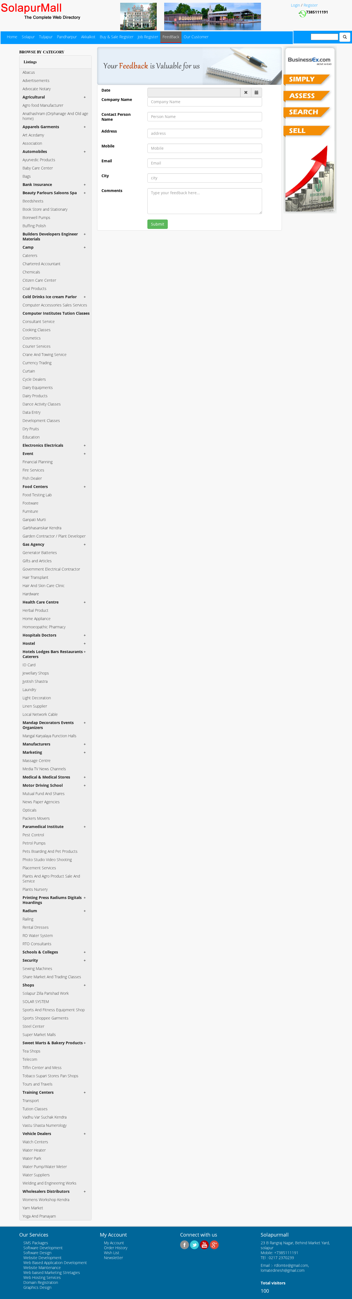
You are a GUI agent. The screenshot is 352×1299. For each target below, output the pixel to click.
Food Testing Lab (37, 494)
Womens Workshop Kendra (46, 1199)
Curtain (29, 371)
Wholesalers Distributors (46, 1191)
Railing (28, 919)
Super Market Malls (39, 1034)
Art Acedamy (33, 135)
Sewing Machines (37, 968)
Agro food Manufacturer (43, 105)
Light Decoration (37, 697)
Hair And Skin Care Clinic (44, 585)
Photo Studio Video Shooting (47, 859)
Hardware (31, 593)
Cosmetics (32, 338)
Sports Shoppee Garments (45, 1018)
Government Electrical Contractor (51, 569)
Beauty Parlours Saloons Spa (50, 192)
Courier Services (37, 346)
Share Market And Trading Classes (52, 976)
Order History (115, 1247)
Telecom (30, 1059)
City (105, 175)
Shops (28, 985)
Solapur (28, 36)
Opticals (30, 810)
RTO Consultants (37, 943)
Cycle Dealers (34, 379)
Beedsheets (33, 201)
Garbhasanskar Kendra (42, 527)
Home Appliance (37, 618)
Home (12, 36)
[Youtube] (204, 1244)
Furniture (30, 511)
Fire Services (33, 470)
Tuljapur (46, 36)
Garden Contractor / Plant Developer (54, 536)
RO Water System (38, 935)
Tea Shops (31, 1051)
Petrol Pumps (34, 843)
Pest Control (33, 834)
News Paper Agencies (41, 801)
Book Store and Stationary (45, 209)
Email (106, 160)
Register (311, 5)
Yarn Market (33, 1207)
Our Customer (196, 36)
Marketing (32, 752)
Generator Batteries (40, 552)
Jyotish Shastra (35, 681)
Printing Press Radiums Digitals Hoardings (52, 900)
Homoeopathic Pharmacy (44, 626)
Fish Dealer (32, 478)
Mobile (107, 146)
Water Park (32, 1158)
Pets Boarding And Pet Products (50, 851)
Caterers (30, 255)
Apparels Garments (41, 126)
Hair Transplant (35, 577)
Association (32, 143)
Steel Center (33, 1026)
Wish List (111, 1252)
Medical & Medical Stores (46, 777)
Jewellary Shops (36, 673)
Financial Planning (38, 461)
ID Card (29, 664)
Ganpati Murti (34, 519)
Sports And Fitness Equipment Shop (54, 1009)
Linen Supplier (35, 706)
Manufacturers (36, 744)
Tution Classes (35, 1108)
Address (109, 131)
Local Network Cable (40, 714)
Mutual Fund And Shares (44, 793)
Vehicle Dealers (37, 1133)
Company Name (116, 99)
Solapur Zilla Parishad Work (46, 993)
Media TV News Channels (44, 768)
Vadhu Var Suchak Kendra (45, 1117)
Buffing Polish (34, 225)
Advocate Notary (37, 88)
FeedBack (171, 36)
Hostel (29, 643)
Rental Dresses (36, 927)
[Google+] (214, 1244)
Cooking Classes (37, 329)
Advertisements (36, 80)
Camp (28, 247)
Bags (27, 176)
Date (105, 90)
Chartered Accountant (42, 263)
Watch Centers (35, 1141)
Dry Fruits (31, 428)
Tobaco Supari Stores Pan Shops (50, 1075)
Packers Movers (36, 818)
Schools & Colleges (40, 952)
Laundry (29, 689)
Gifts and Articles (37, 560)
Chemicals (31, 272)
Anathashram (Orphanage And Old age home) (55, 116)
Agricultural (34, 97)
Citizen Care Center (39, 280)
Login (296, 5)
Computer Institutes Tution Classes (56, 313)
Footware (30, 503)
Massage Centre (37, 760)
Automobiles (35, 151)
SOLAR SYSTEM (36, 1001)
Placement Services (39, 867)
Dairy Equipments (38, 387)
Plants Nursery (35, 889)
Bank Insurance (37, 184)
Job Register (148, 36)
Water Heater (34, 1150)
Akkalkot (88, 36)
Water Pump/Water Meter (45, 1166)
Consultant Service (39, 321)
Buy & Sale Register (116, 36)
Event (28, 453)
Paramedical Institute (43, 826)
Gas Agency (33, 544)
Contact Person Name (116, 117)
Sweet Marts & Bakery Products (53, 1042)
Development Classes (41, 420)
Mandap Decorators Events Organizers (48, 725)
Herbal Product (35, 610)
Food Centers (35, 486)
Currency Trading (37, 362)
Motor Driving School (43, 785)
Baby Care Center (38, 168)
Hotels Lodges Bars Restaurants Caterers (53, 654)
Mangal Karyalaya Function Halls (49, 735)
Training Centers (38, 1092)
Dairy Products (35, 395)
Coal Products (34, 288)
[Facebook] (184, 1244)
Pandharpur (67, 36)
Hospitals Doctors (39, 635)
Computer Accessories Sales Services (55, 305)
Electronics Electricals (43, 445)
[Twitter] (194, 1244)
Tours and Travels (38, 1084)
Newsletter (113, 1257)
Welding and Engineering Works (49, 1183)
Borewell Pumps (36, 217)
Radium (30, 910)
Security (30, 960)
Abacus (29, 72)
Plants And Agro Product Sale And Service (51, 878)
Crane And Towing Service (45, 354)
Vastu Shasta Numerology (45, 1125)
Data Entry (31, 412)
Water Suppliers (36, 1174)
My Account (114, 1242)
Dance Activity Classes (42, 404)
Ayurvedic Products (39, 159)
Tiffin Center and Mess (42, 1067)
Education (31, 437)
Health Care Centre (41, 602)
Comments (111, 190)
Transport (31, 1100)
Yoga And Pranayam (39, 1216)
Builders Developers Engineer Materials (50, 236)
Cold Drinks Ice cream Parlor (50, 296)
